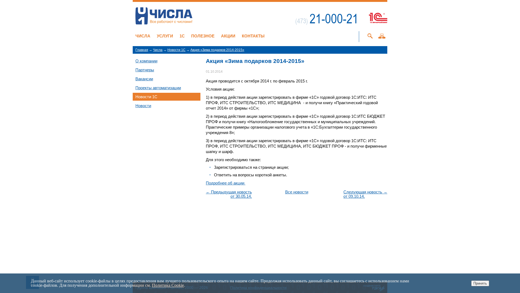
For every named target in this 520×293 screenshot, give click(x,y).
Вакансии (144, 79)
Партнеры (144, 70)
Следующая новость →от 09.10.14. (365, 194)
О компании (146, 61)
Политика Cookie (168, 285)
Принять (480, 283)
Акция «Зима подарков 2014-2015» (217, 50)
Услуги (165, 36)
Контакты (253, 36)
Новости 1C (176, 50)
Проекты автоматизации (158, 87)
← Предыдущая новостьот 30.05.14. (229, 194)
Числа (142, 36)
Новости (143, 105)
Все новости (296, 192)
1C (182, 36)
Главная (141, 50)
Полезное (202, 36)
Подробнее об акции (225, 183)
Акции (228, 36)
